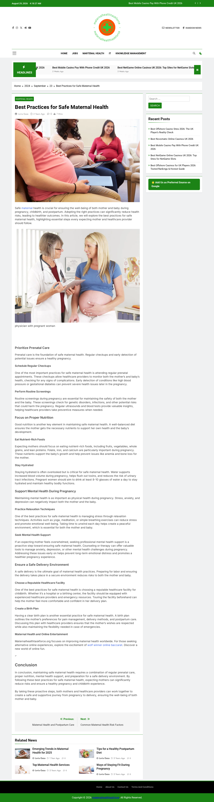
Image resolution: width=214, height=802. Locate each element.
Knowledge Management (131, 53)
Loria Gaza (23, 113)
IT (110, 53)
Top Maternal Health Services (51, 764)
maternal (27, 208)
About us (109, 787)
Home (64, 53)
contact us (122, 787)
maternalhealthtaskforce (105, 797)
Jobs (75, 53)
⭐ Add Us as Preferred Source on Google (170, 184)
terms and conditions (142, 787)
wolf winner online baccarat (104, 645)
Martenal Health (93, 53)
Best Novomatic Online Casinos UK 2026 (172, 139)
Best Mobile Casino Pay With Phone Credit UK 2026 (155, 3)
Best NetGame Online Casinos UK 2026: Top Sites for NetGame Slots (132, 67)
